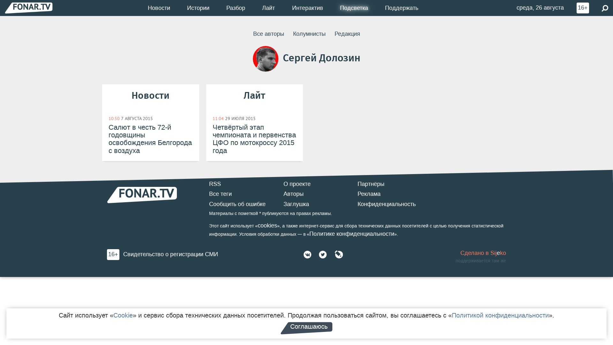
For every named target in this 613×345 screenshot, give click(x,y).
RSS (215, 184)
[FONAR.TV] (29, 8)
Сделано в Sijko (483, 253)
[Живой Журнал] (338, 254)
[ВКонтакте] (307, 254)
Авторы (294, 194)
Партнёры (371, 184)
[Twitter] (323, 254)
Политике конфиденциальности (351, 234)
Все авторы (268, 34)
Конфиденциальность (387, 204)
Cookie (123, 315)
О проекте (297, 184)
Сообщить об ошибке (237, 204)
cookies (267, 225)
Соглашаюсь (309, 326)
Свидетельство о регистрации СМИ (170, 254)
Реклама (369, 194)
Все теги (220, 194)
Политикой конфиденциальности (500, 315)
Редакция (347, 34)
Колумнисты (309, 34)
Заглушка (296, 204)
